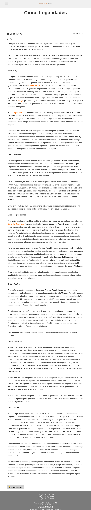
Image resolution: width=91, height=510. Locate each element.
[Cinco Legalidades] (21, 34)
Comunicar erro (15, 487)
